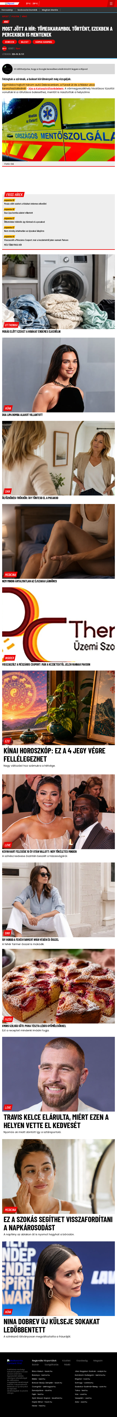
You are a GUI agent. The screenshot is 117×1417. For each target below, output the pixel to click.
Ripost (18, 48)
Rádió (67, 1364)
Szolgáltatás (51, 1364)
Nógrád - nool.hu (82, 1379)
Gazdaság (82, 1360)
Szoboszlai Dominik (27, 10)
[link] (11, 325)
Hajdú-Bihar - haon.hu (42, 1402)
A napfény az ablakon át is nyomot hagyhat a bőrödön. (39, 1234)
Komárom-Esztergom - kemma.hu (90, 1375)
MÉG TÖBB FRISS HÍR (13, 244)
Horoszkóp (7, 10)
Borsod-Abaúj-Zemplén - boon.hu (47, 1383)
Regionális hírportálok (44, 1360)
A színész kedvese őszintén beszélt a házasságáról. (34, 856)
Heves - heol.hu (38, 1406)
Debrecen (9, 41)
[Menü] (111, 3)
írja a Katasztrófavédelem (45, 88)
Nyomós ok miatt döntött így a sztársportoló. (32, 1132)
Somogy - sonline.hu (84, 1383)
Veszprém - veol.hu (83, 1398)
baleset (25, 41)
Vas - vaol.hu (81, 1394)
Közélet (66, 1360)
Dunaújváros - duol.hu (42, 1390)
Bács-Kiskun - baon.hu (42, 1371)
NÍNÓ (24, 16)
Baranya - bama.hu (41, 1375)
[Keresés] (104, 3)
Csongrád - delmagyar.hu (44, 1387)
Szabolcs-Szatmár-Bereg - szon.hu (90, 1387)
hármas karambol (43, 41)
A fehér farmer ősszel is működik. (23, 944)
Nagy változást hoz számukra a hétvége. (29, 765)
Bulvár (35, 1364)
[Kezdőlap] (9, 3)
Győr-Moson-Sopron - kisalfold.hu (47, 1398)
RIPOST (5, 16)
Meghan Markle (50, 10)
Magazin (98, 1360)
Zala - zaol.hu (81, 1402)
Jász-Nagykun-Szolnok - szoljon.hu (90, 1371)
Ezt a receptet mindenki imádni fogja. (25, 1030)
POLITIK (15, 16)
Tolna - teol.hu (81, 1390)
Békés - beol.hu (38, 1379)
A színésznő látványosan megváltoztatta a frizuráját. (37, 1336)
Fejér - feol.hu (38, 1394)
